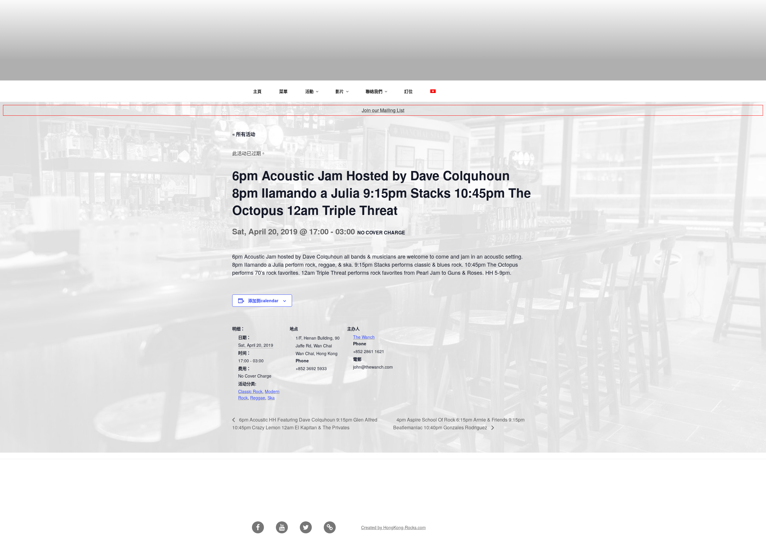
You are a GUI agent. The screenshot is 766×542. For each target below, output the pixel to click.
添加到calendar (263, 300)
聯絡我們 (374, 91)
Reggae (257, 398)
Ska (271, 398)
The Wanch (364, 337)
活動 (309, 91)
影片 (339, 91)
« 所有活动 (243, 134)
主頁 (257, 91)
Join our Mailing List (383, 110)
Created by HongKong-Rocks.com (393, 527)
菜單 (283, 91)
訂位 (408, 91)
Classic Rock (250, 391)
